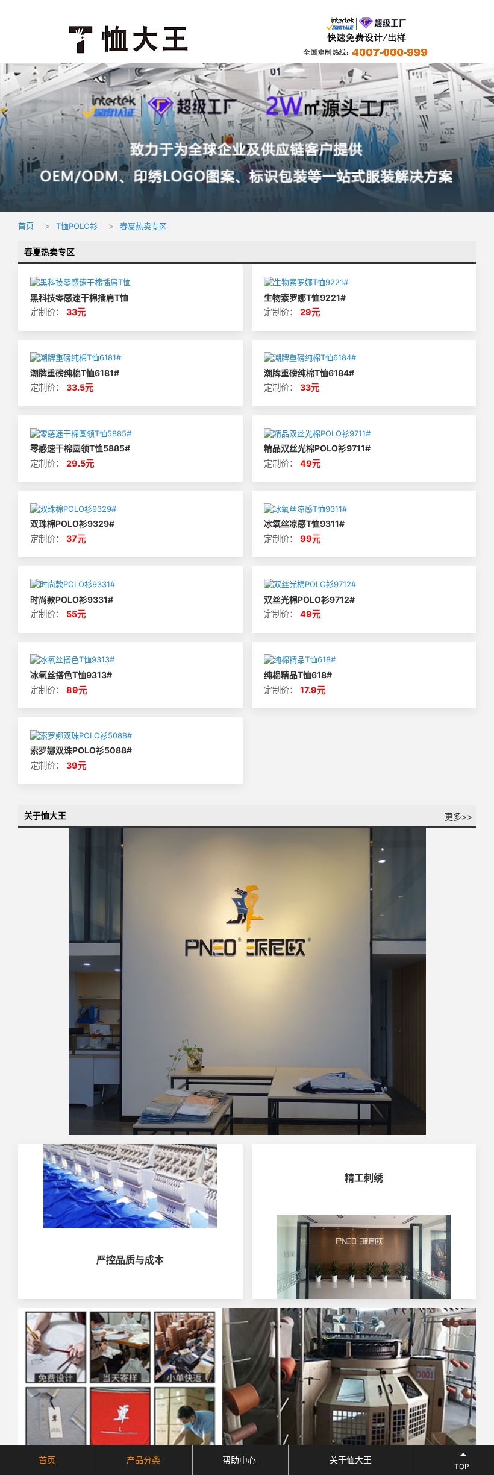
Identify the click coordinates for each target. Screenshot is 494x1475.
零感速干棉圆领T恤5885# (80, 448)
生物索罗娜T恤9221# (305, 297)
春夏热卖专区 (143, 226)
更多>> (458, 816)
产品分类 (143, 1460)
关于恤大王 (351, 1460)
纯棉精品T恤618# (298, 675)
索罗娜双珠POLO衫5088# (81, 750)
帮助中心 (239, 1460)
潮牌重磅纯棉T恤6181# (74, 373)
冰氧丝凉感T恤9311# (304, 523)
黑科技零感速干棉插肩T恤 (79, 297)
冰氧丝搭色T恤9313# (71, 675)
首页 (26, 225)
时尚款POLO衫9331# (71, 599)
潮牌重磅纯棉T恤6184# (309, 373)
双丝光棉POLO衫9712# (309, 599)
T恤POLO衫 (77, 226)
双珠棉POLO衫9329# (72, 523)
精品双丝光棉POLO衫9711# (317, 448)
